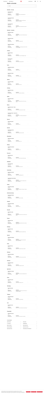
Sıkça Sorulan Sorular (9, 328)
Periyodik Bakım (25, 323)
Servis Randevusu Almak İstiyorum (27, 328)
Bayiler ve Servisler (9, 325)
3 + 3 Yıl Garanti (9, 323)
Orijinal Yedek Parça (25, 325)
